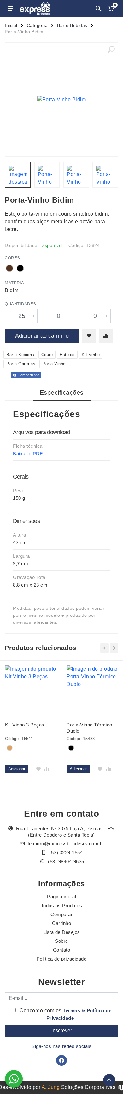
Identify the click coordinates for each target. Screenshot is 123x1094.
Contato (61, 950)
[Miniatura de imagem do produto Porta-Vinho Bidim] (18, 175)
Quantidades (20, 304)
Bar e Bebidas (72, 25)
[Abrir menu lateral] (10, 8)
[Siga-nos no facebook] (61, 1060)
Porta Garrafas (20, 363)
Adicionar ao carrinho (42, 336)
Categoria (37, 25)
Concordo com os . (65, 1014)
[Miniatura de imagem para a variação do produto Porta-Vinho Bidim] (76, 175)
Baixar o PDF (28, 453)
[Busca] (98, 8)
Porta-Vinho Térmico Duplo (89, 727)
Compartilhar (28, 375)
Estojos (67, 354)
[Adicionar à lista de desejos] (89, 336)
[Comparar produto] (106, 336)
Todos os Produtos (61, 905)
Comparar (61, 914)
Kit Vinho (91, 354)
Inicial (11, 25)
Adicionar (16, 768)
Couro (47, 354)
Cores (12, 258)
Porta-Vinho (54, 363)
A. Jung (51, 1087)
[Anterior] (104, 648)
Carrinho (61, 923)
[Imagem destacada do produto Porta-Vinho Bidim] (61, 99)
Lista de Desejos (61, 932)
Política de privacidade (62, 958)
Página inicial (61, 896)
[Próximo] (114, 648)
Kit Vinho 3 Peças (24, 724)
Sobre (61, 941)
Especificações (62, 392)
